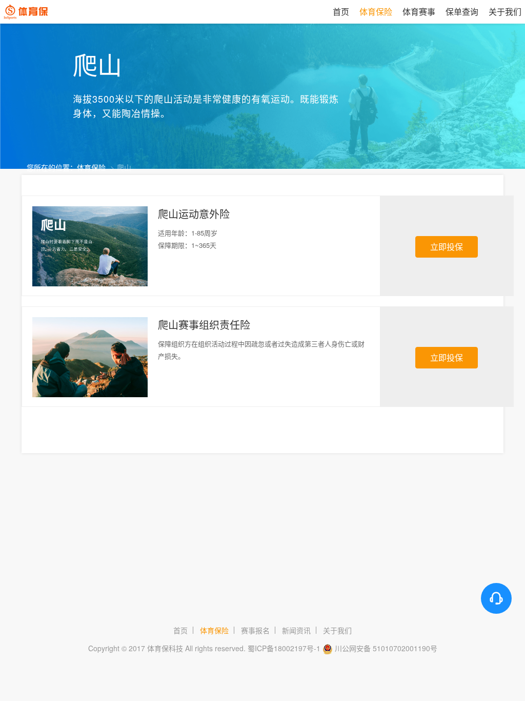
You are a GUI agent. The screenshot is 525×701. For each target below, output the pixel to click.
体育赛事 (418, 11)
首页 (341, 11)
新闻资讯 (296, 630)
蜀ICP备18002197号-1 (284, 648)
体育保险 (91, 167)
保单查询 (462, 11)
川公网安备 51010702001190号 (386, 648)
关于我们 (337, 630)
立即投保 (446, 246)
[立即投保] (446, 226)
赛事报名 (255, 630)
